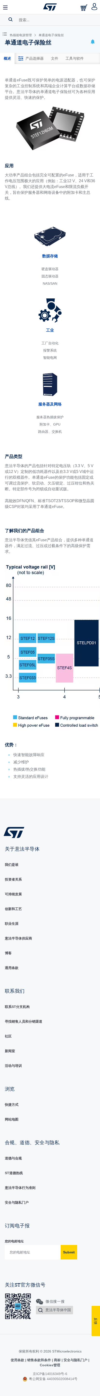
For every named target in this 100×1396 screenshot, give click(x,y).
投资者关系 (13, 879)
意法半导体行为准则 (20, 1188)
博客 (8, 953)
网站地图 (11, 1119)
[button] (5, 7)
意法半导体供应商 (18, 938)
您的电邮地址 (14, 1241)
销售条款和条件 (39, 1360)
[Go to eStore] (84, 7)
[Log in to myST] (95, 7)
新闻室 (10, 1051)
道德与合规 (13, 1158)
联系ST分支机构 (17, 1007)
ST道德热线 (14, 1173)
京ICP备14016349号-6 (50, 1374)
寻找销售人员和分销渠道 (23, 1021)
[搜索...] (10, 19)
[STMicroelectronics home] (50, 7)
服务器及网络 (50, 404)
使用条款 (18, 1360)
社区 (8, 1036)
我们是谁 (11, 865)
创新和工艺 (13, 909)
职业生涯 (11, 924)
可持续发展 (13, 894)
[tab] (7, 58)
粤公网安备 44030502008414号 (52, 1379)
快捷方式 (11, 1105)
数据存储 (50, 256)
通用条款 (11, 968)
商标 (57, 1360)
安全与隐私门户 (17, 1202)
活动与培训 (13, 1066)
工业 (50, 330)
